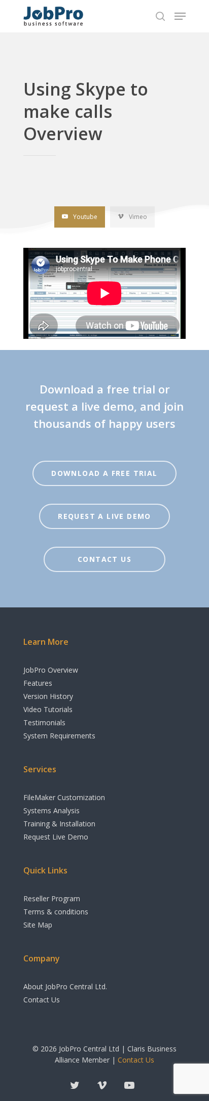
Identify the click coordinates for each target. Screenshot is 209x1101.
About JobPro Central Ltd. (65, 986)
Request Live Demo (55, 837)
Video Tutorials (48, 709)
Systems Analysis (51, 810)
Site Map (37, 925)
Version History (48, 696)
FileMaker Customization (64, 797)
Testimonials (44, 722)
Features (37, 683)
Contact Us (41, 999)
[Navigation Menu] (180, 16)
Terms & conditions (55, 911)
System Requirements (59, 735)
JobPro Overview (50, 670)
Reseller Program (51, 898)
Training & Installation (59, 823)
